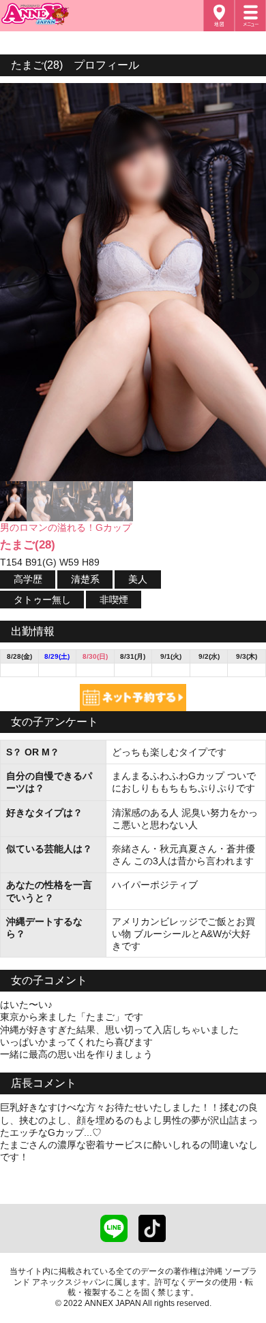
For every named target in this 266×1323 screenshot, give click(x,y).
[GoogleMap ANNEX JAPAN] (219, 16)
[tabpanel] (133, 282)
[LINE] (114, 1235)
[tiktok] (152, 1235)
